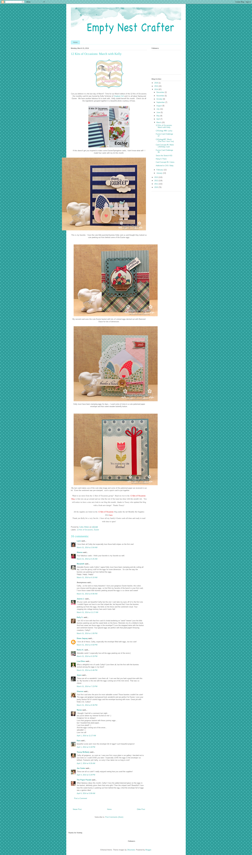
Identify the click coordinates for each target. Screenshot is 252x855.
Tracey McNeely (83, 752)
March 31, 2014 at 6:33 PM (87, 656)
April (158, 119)
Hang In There (161, 159)
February (160, 170)
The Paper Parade (84, 780)
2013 (156, 177)
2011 (156, 184)
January (159, 173)
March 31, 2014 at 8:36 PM (87, 705)
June (158, 112)
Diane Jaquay (82, 638)
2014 (156, 89)
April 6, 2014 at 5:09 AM (86, 793)
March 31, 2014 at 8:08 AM (87, 594)
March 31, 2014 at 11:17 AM (87, 612)
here (110, 515)
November (160, 96)
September (160, 102)
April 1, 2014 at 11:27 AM (86, 736)
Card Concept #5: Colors (165, 162)
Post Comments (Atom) (114, 817)
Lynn (79, 541)
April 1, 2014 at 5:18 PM (86, 747)
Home (75, 42)
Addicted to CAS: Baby (165, 166)
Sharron (80, 691)
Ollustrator (131, 850)
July (158, 109)
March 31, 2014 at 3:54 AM (87, 547)
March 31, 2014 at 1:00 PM (87, 633)
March (159, 122)
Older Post (141, 809)
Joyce (79, 675)
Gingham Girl (119, 96)
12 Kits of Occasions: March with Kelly (164, 126)
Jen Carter (81, 768)
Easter (96, 530)
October (159, 99)
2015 (156, 86)
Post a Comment (80, 798)
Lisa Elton (81, 661)
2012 (156, 181)
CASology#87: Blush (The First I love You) (165, 140)
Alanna (79, 552)
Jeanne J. (81, 599)
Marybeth (80, 564)
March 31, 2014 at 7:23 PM (87, 686)
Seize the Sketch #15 (164, 156)
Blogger (148, 850)
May (158, 116)
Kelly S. (80, 617)
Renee (79, 710)
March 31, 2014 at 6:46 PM (87, 670)
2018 (156, 83)
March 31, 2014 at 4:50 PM (87, 645)
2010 (156, 187)
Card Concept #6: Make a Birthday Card (165, 146)
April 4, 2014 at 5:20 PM (86, 775)
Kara (78, 741)
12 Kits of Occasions (106, 511)
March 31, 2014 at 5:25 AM (87, 559)
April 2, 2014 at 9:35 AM (86, 763)
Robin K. (80, 650)
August (159, 106)
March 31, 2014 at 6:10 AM (87, 577)
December (160, 92)
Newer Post (77, 809)
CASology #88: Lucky (164, 131)
